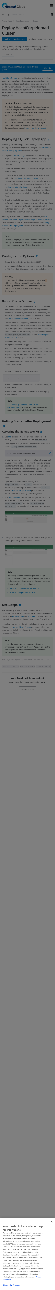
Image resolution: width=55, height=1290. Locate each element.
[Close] (52, 1222)
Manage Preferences (11, 1285)
